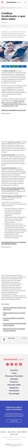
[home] (14, 2)
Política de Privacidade (14, 439)
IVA (8, 87)
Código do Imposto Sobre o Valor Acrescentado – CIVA (12, 101)
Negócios (14, 388)
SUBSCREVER (14, 420)
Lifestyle (14, 379)
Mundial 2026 (14, 385)
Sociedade (14, 390)
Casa (14, 373)
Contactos (3, 432)
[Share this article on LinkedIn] (22, 66)
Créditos (19, 7)
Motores (14, 382)
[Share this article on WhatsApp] (14, 66)
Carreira (14, 370)
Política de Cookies (7, 437)
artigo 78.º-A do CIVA (14, 141)
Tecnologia (14, 393)
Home (2, 7)
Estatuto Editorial (22, 432)
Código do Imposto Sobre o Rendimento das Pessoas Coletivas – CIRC (14, 104)
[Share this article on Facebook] (6, 66)
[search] (25, 2)
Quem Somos (11, 432)
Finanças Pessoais (11, 7)
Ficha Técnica (14, 434)
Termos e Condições (20, 437)
